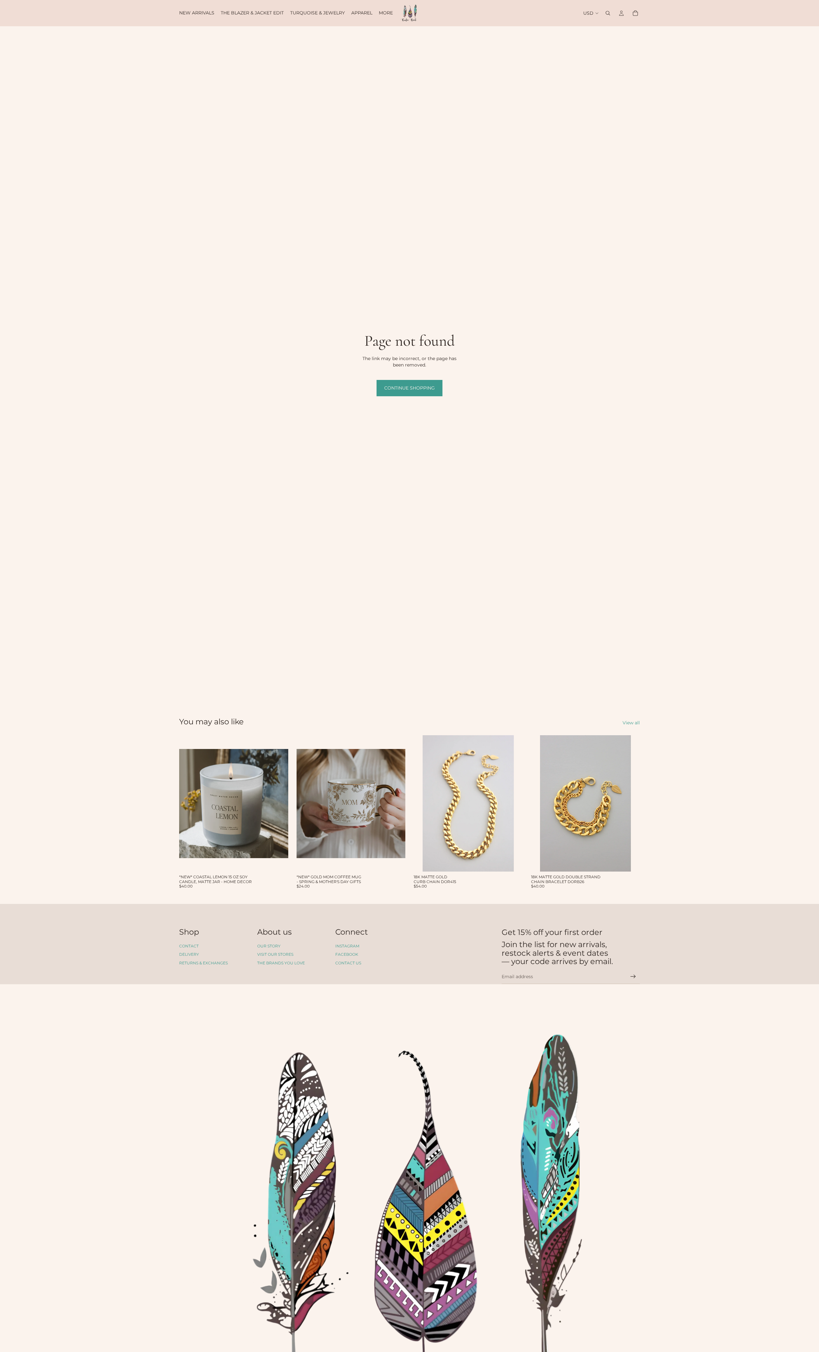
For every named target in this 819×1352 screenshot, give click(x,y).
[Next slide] (278, 803)
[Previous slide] (188, 803)
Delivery (189, 954)
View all (631, 723)
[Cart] (635, 13)
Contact (189, 946)
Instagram (347, 946)
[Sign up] (633, 977)
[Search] (608, 13)
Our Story (269, 946)
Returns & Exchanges (203, 963)
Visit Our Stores (275, 954)
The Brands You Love (281, 963)
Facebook (346, 954)
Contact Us (348, 963)
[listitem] (386, 13)
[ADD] (278, 861)
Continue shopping (409, 388)
